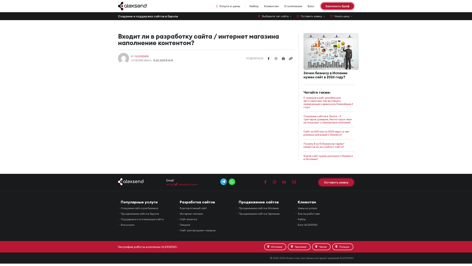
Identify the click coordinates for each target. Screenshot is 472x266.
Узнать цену (342, 16)
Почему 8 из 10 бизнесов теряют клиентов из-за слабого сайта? (324, 145)
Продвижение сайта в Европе (140, 213)
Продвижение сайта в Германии (259, 213)
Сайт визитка (188, 219)
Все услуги (127, 224)
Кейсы (253, 6)
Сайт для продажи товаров (198, 230)
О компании (293, 6)
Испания (276, 246)
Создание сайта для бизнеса (139, 208)
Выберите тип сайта (275, 16)
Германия (300, 246)
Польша (344, 246)
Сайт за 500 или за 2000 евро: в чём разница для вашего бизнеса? (326, 133)
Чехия (323, 246)
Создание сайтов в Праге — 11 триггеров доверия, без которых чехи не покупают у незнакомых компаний (327, 119)
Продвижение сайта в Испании (259, 208)
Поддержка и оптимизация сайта (142, 219)
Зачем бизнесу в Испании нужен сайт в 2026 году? (325, 75)
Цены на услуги (307, 208)
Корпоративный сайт (193, 208)
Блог (311, 6)
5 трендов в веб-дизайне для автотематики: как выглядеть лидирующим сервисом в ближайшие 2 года (328, 102)
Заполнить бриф (337, 6)
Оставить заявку (311, 16)
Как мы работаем (309, 213)
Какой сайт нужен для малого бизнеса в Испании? (328, 157)
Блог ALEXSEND (308, 224)
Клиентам (271, 6)
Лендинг (185, 224)
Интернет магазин (191, 213)
